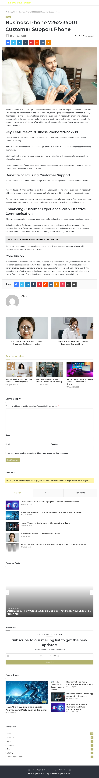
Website (54, 444)
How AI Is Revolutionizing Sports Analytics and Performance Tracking (52, 512)
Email (8, 444)
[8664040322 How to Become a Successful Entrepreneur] (19, 369)
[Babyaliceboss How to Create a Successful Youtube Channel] (80, 369)
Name (8, 435)
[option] (49, 593)
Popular (17, 493)
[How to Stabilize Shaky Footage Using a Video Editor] (58, 686)
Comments (80, 493)
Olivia (12, 36)
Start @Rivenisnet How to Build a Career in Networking (49, 380)
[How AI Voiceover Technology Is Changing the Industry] (12, 526)
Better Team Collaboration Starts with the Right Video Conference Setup (53, 544)
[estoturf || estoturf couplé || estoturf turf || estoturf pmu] (19, 2)
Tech (9, 741)
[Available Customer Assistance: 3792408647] (12, 537)
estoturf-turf (12, 737)
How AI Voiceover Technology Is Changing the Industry (45, 523)
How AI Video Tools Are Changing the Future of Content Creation (50, 502)
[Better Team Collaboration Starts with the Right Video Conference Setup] (12, 547)
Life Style (10, 753)
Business (10, 745)
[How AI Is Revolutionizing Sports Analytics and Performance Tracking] (12, 515)
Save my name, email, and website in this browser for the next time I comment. (38, 453)
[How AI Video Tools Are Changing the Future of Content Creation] (12, 505)
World (15, 12)
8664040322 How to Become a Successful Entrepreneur (19, 380)
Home (9, 12)
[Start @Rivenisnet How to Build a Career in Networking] (49, 369)
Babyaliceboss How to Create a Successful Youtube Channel (80, 381)
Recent (48, 493)
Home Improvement (14, 757)
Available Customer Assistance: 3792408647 (40, 534)
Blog (8, 749)
